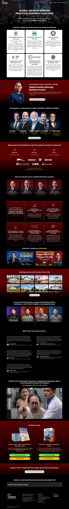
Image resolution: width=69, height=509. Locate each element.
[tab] (34, 484)
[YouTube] (56, 496)
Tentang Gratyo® (41, 495)
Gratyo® (12, 506)
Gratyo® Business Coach (44, 498)
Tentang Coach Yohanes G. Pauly (44, 497)
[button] (33, 324)
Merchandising (40, 500)
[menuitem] (50, 2)
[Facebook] (57, 496)
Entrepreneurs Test (41, 502)
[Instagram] (54, 496)
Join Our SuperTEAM (41, 499)
